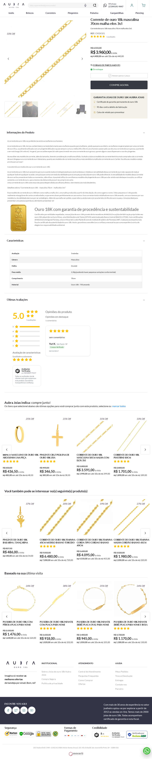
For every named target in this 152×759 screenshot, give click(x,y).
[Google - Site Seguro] (27, 734)
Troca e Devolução (123, 676)
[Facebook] (8, 710)
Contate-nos (121, 684)
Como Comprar (85, 680)
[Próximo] (82, 58)
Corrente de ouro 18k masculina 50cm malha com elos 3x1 (93, 458)
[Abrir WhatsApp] (147, 751)
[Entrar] (132, 5)
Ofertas (81, 684)
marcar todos (119, 406)
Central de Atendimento (89, 671)
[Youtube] (31, 710)
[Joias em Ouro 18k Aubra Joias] (13, 5)
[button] (143, 5)
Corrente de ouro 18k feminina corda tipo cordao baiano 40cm (94, 543)
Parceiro (119, 689)
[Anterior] (8, 58)
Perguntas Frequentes (88, 676)
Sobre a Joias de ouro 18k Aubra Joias (56, 673)
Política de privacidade (52, 683)
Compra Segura (49, 679)
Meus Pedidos (121, 671)
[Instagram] (24, 710)
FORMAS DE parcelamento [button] (106, 65)
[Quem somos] (21, 664)
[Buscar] (95, 5)
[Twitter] (16, 710)
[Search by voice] (85, 5)
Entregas (119, 680)
